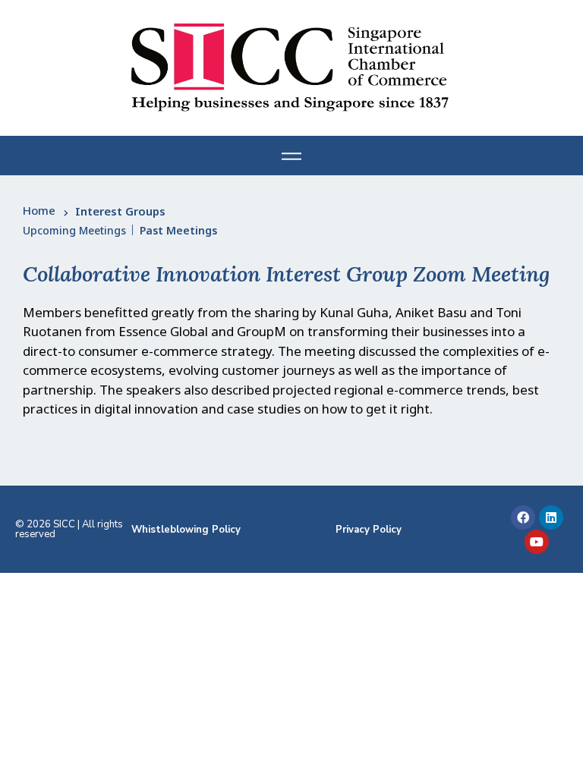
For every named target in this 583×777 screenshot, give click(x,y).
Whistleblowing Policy (186, 529)
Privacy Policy (369, 529)
